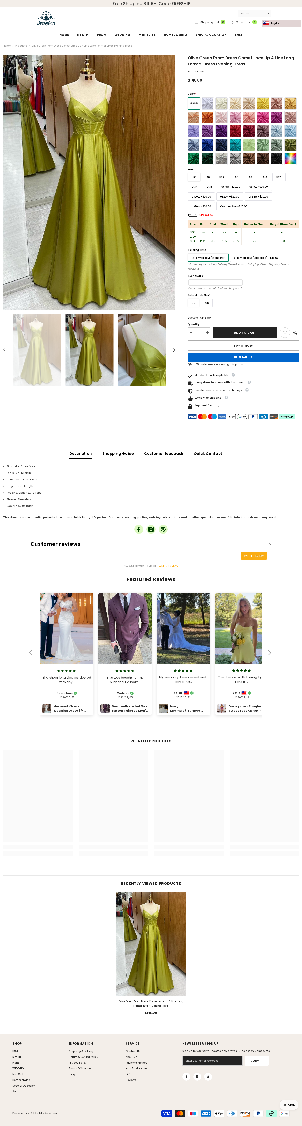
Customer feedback (163, 453)
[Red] (235, 131)
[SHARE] (294, 333)
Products (21, 45)
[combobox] (251, 13)
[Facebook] (138, 529)
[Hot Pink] (263, 117)
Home (7, 45)
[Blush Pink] (221, 117)
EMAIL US (246, 357)
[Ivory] (221, 103)
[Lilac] (194, 131)
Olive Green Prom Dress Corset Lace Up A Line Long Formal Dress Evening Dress (151, 1004)
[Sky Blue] (290, 131)
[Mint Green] (249, 145)
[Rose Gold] (277, 103)
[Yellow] (263, 103)
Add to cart (246, 333)
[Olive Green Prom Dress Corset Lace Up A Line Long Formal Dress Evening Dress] (151, 944)
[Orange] (208, 117)
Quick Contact (208, 453)
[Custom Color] (290, 159)
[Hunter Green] (208, 159)
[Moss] (290, 145)
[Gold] (290, 103)
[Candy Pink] (235, 117)
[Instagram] (151, 529)
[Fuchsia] (277, 117)
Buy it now (243, 346)
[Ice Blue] (277, 131)
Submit (257, 1061)
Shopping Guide (118, 453)
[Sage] (263, 145)
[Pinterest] (163, 529)
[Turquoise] (235, 145)
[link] (285, 332)
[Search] (254, 13)
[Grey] (235, 159)
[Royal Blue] (208, 145)
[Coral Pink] (249, 117)
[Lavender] (208, 131)
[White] (208, 103)
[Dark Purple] (221, 131)
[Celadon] (277, 145)
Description (80, 453)
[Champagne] (235, 103)
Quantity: (194, 324)
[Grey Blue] (194, 145)
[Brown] (249, 159)
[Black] (277, 159)
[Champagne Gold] (249, 103)
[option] (89, 182)
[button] (4, 350)
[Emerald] (194, 159)
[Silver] (221, 159)
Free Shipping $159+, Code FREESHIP (151, 3)
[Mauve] (263, 131)
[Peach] (194, 117)
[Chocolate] (263, 159)
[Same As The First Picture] (194, 103)
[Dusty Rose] (290, 117)
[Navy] (221, 145)
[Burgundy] (249, 131)
